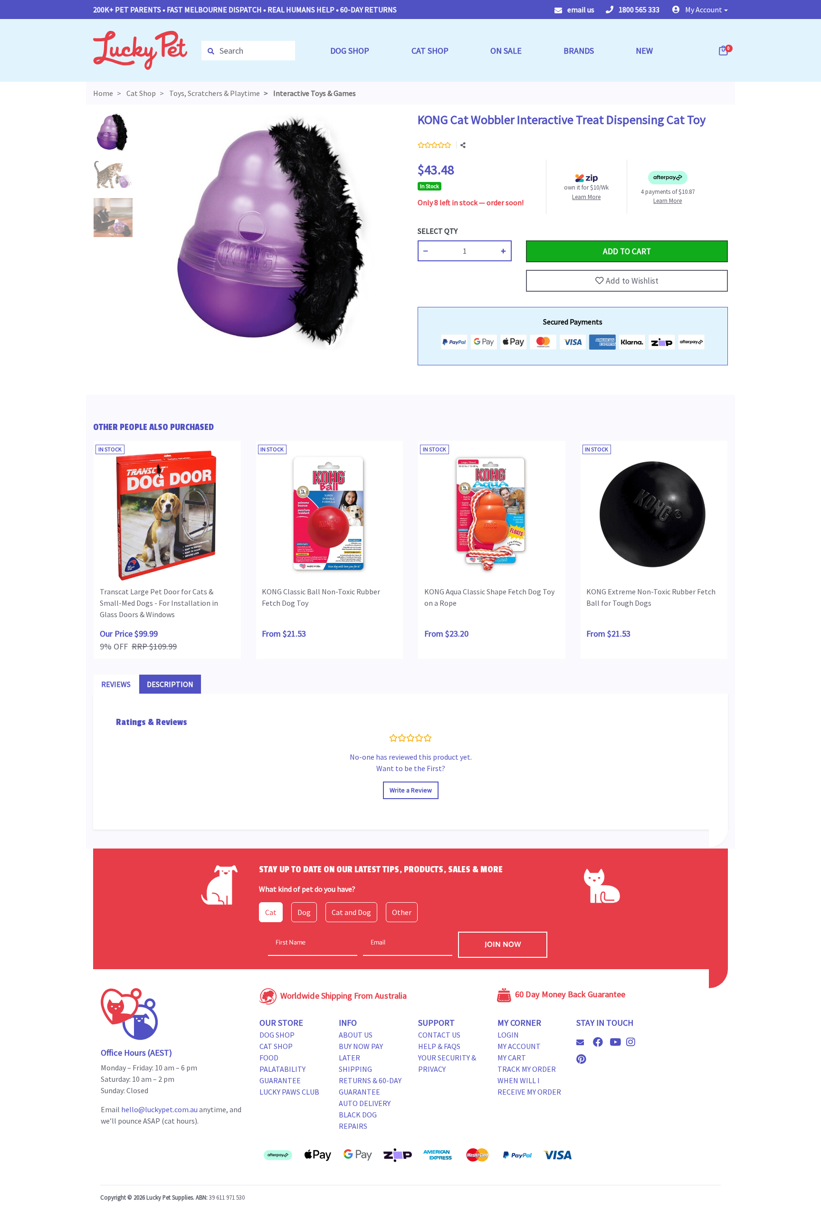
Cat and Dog (351, 912)
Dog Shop (277, 1035)
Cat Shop (276, 1046)
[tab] (116, 684)
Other (401, 912)
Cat (271, 912)
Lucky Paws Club (289, 1092)
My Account (519, 1046)
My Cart (511, 1057)
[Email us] (584, 1042)
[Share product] (463, 145)
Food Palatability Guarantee (282, 1069)
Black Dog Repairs (358, 1120)
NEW (644, 50)
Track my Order (526, 1069)
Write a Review (411, 790)
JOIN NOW (503, 944)
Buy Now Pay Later (361, 1051)
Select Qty (438, 231)
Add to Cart (548, 231)
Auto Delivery (365, 1103)
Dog (304, 912)
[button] (700, 9)
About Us (355, 1035)
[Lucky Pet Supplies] (140, 49)
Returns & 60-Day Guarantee (370, 1086)
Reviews (116, 684)
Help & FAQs (439, 1046)
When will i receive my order (529, 1086)
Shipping (355, 1069)
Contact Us (439, 1035)
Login (508, 1035)
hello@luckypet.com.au (159, 1109)
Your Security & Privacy (447, 1063)
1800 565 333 (638, 9)
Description (170, 684)
